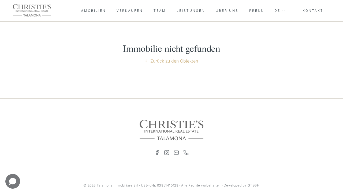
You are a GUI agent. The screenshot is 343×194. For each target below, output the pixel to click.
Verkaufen (130, 11)
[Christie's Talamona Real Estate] (32, 10)
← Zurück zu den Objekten (171, 61)
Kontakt (313, 11)
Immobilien (92, 11)
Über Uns (227, 11)
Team (160, 11)
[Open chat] (12, 181)
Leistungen (191, 11)
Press (256, 11)
